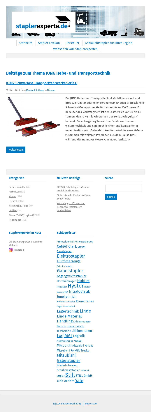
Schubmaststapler (68, 370)
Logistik (79, 336)
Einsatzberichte (17, 187)
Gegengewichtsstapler (71, 276)
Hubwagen (62, 287)
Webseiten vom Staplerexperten (75, 49)
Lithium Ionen (82, 331)
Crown (81, 246)
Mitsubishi (64, 345)
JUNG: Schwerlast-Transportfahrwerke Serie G (41, 83)
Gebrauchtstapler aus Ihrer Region (108, 43)
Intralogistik (79, 291)
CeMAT (62, 246)
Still (70, 375)
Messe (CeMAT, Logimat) (21, 215)
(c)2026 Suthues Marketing (67, 403)
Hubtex (83, 280)
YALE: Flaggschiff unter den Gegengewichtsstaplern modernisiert (71, 207)
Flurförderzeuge (68, 261)
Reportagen (15, 219)
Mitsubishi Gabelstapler (68, 358)
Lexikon (13, 210)
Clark (72, 246)
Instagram (19, 249)
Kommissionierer (66, 301)
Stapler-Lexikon (49, 43)
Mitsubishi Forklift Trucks (73, 350)
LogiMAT (64, 335)
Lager (60, 306)
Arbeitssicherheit (65, 241)
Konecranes (85, 301)
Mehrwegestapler (65, 341)
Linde (85, 311)
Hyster (76, 286)
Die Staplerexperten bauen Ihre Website (25, 243)
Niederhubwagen (67, 365)
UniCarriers (65, 381)
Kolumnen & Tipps (18, 205)
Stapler (60, 376)
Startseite (25, 43)
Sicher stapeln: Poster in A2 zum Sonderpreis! (74, 197)
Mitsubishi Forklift (82, 345)
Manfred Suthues (35, 90)
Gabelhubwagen (64, 266)
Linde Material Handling (69, 319)
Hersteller (72, 43)
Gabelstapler (70, 271)
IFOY (66, 292)
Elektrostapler (71, 256)
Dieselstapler (64, 251)
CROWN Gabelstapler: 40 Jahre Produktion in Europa (73, 189)
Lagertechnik (68, 311)
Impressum (91, 403)
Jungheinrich (66, 297)
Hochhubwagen (66, 281)
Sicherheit (84, 370)
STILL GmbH (84, 375)
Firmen (51, 90)
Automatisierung (84, 241)
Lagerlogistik (69, 306)
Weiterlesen (15, 149)
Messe (77, 340)
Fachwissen (15, 191)
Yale (79, 380)
